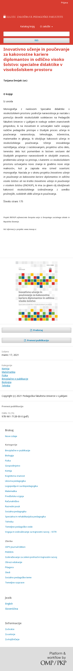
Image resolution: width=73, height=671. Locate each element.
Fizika (5, 375)
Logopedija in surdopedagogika (21, 486)
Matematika (8, 372)
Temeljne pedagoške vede (19, 526)
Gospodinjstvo (12, 465)
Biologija (6, 382)
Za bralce (9, 629)
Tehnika (6, 385)
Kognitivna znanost (15, 475)
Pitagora (9, 567)
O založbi (45, 26)
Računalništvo (12, 501)
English (9, 603)
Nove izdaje (11, 436)
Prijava (64, 2)
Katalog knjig (27, 26)
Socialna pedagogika (15, 511)
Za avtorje (10, 634)
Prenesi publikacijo (38, 340)
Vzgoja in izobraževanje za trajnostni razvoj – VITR (31, 531)
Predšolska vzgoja (14, 496)
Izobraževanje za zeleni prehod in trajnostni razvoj (31, 557)
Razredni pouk (12, 506)
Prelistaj (38, 330)
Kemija (5, 368)
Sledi (7, 572)
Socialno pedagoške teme (18, 577)
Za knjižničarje (12, 639)
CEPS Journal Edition (15, 546)
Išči (36, 40)
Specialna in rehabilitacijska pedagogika (25, 516)
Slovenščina (11, 608)
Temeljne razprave (14, 582)
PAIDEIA (9, 551)
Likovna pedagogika (15, 480)
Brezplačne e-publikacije (15, 378)
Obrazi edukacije (13, 562)
